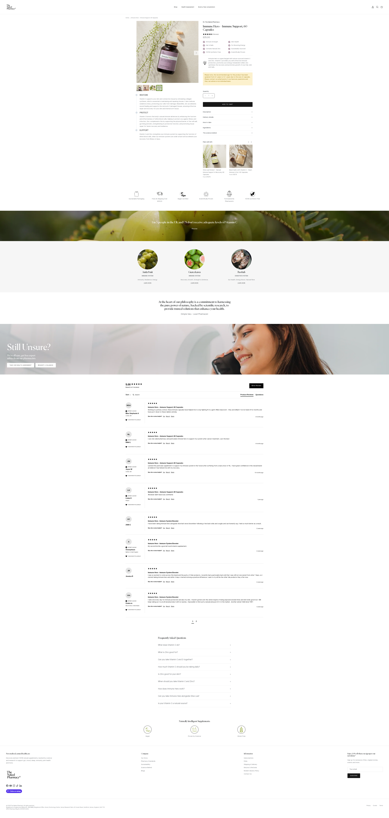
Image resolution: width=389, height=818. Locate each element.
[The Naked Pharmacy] (11, 7)
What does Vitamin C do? (169, 645)
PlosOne (194, 229)
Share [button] (172, 416)
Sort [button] (127, 395)
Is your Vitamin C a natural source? (173, 703)
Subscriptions (248, 758)
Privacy (369, 805)
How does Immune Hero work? (171, 689)
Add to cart (227, 104)
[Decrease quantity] (205, 95)
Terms (381, 805)
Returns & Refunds (250, 767)
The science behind (210, 133)
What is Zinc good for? (168, 652)
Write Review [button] (256, 386)
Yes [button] (164, 416)
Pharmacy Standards (148, 761)
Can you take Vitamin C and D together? (175, 660)
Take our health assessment (21, 365)
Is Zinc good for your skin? (169, 674)
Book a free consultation (206, 7)
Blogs (143, 771)
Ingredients (207, 128)
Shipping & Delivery (250, 764)
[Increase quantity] (213, 95)
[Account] (372, 7)
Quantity (206, 91)
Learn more (147, 283)
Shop (175, 7)
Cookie (375, 805)
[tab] (246, 395)
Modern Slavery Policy (251, 771)
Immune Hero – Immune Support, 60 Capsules (144, 18)
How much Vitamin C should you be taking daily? (179, 667)
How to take (207, 122)
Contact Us (248, 774)
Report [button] (168, 416)
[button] (228, 34)
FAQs (245, 761)
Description (207, 112)
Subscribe (353, 775)
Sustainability (145, 764)
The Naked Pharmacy (212, 22)
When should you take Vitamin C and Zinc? (176, 682)
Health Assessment (187, 7)
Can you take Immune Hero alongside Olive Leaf (178, 696)
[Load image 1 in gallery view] (167, 52)
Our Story (144, 758)
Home (127, 18)
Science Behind (146, 767)
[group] (136, 384)
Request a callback (45, 365)
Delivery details (208, 117)
